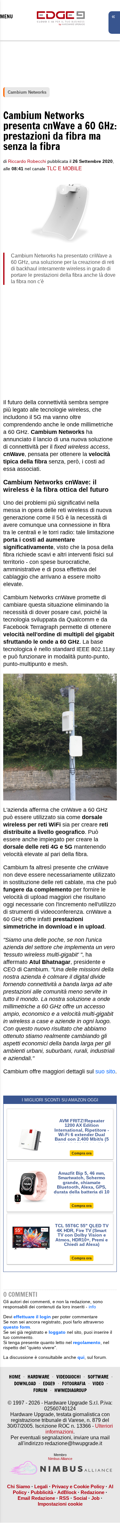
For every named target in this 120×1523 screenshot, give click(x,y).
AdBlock (66, 1492)
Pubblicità (42, 1492)
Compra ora (82, 1153)
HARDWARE (38, 1376)
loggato (57, 1332)
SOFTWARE (98, 1376)
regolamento (86, 1342)
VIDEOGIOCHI (68, 1376)
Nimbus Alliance (60, 1459)
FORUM (40, 1390)
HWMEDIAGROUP (70, 1390)
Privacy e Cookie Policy (78, 1486)
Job (95, 1498)
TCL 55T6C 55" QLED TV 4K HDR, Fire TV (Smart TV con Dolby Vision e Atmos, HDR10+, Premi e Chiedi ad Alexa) (81, 1235)
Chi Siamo (18, 1486)
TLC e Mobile (64, 168)
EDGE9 (49, 1383)
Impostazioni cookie (60, 1504)
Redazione (92, 1492)
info (92, 1306)
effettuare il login (32, 1316)
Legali (41, 1486)
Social (80, 1498)
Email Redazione (36, 1498)
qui (80, 1357)
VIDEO (98, 1383)
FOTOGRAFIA (73, 1383)
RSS (64, 1498)
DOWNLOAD (25, 1383)
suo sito (105, 1071)
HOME (14, 1376)
